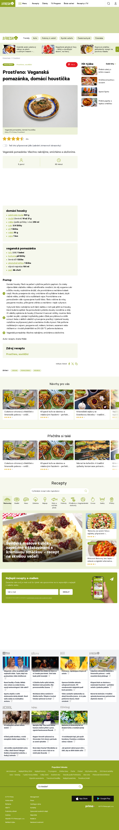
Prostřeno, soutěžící (24, 65)
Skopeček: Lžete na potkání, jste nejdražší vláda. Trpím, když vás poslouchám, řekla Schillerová (16, 673)
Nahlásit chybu (10, 822)
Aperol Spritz (104, 92)
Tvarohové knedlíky (53, 778)
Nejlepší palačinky (69, 778)
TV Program (56, 3)
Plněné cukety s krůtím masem (105, 70)
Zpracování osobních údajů (39, 811)
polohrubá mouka (15, 215)
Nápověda (33, 815)
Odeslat (66, 592)
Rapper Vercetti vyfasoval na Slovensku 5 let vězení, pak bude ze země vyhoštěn (45, 739)
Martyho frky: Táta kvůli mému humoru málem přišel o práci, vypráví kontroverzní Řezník (44, 727)
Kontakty (33, 808)
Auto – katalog (15, 775)
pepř (10, 270)
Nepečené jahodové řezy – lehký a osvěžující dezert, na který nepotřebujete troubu (66, 50)
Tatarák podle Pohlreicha (72, 775)
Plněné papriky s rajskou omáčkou (105, 102)
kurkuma (12, 256)
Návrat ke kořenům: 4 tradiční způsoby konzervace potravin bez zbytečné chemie (90, 465)
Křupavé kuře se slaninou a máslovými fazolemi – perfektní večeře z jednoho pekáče (55, 413)
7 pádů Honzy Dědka (30, 775)
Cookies (8, 815)
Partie (73, 771)
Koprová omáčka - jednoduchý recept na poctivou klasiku (104, 49)
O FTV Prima (9, 797)
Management (34, 797)
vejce (10, 236)
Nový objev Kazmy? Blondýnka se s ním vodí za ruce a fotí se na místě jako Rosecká (45, 750)
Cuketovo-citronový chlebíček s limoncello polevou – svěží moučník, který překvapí (18, 413)
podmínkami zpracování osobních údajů (39, 598)
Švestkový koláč (84, 778)
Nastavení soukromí (36, 822)
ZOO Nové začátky (106, 771)
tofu (10, 252)
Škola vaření (69, 3)
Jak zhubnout (11, 771)
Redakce (33, 819)
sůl (9, 229)
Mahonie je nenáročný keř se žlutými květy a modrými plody (73, 726)
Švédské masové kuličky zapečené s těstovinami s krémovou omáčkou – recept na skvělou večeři (32, 550)
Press (32, 800)
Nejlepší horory (40, 771)
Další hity (110, 64)
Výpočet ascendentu (36, 778)
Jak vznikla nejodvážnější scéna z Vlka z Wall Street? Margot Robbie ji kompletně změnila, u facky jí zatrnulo (16, 751)
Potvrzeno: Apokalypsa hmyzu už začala (74, 672)
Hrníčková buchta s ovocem (106, 81)
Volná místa (9, 800)
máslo (10, 232)
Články (45, 3)
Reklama (8, 804)
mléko (10, 222)
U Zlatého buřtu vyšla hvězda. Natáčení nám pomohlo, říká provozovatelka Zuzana (44, 685)
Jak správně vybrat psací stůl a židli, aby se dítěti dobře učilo (73, 749)
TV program (52, 771)
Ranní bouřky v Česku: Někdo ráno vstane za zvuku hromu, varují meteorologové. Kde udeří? (16, 685)
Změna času (63, 771)
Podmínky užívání (11, 811)
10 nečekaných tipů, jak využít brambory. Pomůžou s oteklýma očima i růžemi (73, 739)
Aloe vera (86, 775)
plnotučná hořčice (16, 263)
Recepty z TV (82, 3)
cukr (10, 225)
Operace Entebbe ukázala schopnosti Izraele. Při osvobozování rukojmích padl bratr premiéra (72, 686)
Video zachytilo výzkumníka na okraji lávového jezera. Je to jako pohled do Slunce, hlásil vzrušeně (74, 697)
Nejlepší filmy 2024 (25, 771)
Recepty (35, 3)
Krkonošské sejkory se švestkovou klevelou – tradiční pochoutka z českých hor (90, 413)
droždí (10, 218)
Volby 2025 (44, 775)
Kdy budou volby (91, 771)
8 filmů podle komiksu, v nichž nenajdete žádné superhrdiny (15, 738)
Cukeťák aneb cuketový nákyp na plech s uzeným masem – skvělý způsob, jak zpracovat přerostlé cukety (26, 52)
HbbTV (7, 808)
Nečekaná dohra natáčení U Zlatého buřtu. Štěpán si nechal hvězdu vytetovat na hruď (44, 696)
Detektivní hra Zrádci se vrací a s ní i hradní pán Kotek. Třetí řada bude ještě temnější (45, 673)
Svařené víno (55, 775)
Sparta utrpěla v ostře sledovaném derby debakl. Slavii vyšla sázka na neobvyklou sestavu (16, 697)
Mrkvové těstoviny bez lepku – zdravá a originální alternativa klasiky (101, 561)
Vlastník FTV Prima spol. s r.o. (15, 819)
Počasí (80, 771)
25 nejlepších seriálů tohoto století (14, 726)
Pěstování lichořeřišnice (101, 775)
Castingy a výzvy (35, 804)
